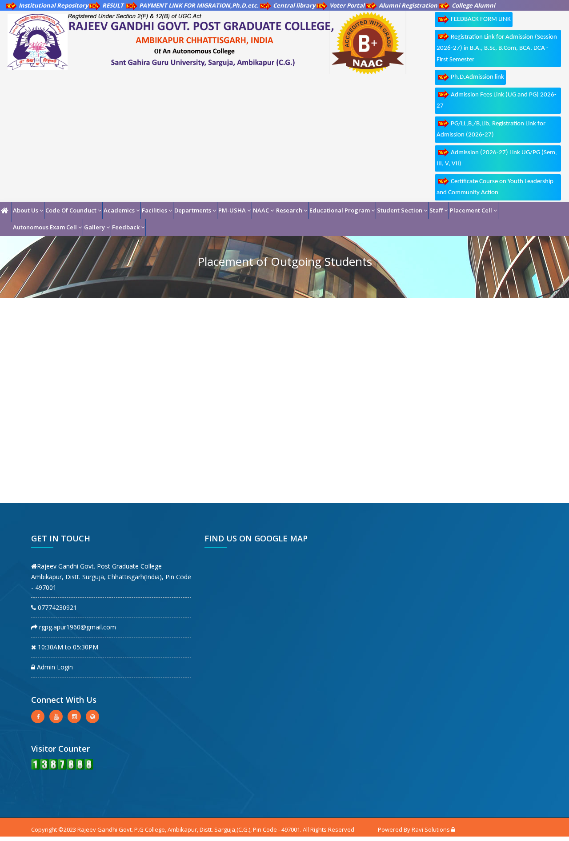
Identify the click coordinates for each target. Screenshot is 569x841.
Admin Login (54, 667)
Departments (192, 210)
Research (289, 210)
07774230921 (56, 607)
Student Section (399, 210)
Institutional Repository (53, 5)
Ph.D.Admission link (477, 77)
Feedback (126, 227)
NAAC (261, 210)
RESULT (113, 5)
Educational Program (339, 210)
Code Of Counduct (70, 210)
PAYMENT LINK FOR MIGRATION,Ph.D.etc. (199, 5)
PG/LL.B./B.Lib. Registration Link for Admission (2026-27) (491, 129)
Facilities (154, 210)
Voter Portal (347, 5)
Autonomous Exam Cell (45, 227)
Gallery (94, 227)
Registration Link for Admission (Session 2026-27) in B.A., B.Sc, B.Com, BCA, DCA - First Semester (497, 48)
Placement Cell (471, 210)
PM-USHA (232, 210)
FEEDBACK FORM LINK (481, 19)
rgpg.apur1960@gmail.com (76, 627)
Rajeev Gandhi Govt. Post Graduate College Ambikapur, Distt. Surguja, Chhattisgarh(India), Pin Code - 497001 (111, 577)
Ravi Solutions (431, 829)
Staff (436, 210)
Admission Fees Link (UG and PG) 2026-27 (497, 101)
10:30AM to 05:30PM (67, 647)
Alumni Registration (408, 5)
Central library (294, 5)
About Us (25, 210)
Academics (119, 210)
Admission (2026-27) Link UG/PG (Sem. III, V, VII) (497, 158)
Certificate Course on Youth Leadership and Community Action (495, 187)
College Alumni (473, 5)
